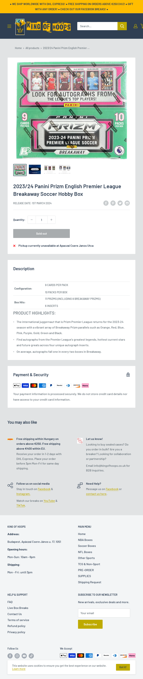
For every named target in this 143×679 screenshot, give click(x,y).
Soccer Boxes (87, 545)
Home (18, 48)
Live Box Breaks (17, 607)
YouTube (49, 500)
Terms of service (18, 620)
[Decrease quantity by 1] (32, 220)
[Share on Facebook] (106, 203)
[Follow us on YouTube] (24, 656)
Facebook (44, 489)
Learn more (19, 668)
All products (32, 48)
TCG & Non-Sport (89, 564)
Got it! (123, 667)
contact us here (96, 493)
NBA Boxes (85, 539)
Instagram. (23, 493)
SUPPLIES (84, 576)
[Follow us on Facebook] (10, 656)
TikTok (20, 505)
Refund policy (16, 626)
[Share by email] (127, 203)
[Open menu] (9, 26)
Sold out (41, 233)
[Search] (122, 26)
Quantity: (19, 219)
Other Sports (86, 558)
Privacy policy (16, 632)
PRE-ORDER (86, 570)
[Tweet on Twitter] (120, 203)
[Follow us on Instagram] (17, 656)
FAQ (9, 602)
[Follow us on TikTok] (31, 656)
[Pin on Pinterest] (113, 203)
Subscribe (90, 624)
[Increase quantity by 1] (51, 220)
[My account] (135, 26)
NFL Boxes (85, 552)
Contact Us (14, 614)
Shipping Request (89, 582)
